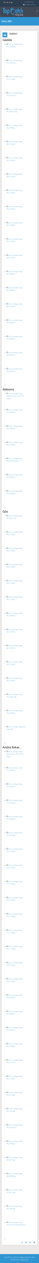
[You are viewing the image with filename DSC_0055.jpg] (21, 807)
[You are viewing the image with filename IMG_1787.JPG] (21, 604)
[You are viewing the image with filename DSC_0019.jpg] (21, 775)
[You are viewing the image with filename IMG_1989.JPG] (21, 230)
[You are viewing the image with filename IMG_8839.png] (21, 1180)
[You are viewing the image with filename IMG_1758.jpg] (21, 449)
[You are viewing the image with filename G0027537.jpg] (21, 969)
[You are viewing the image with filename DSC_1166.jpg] (21, 937)
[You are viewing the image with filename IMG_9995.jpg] (21, 1213)
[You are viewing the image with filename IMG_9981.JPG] (21, 359)
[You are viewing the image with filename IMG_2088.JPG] (21, 685)
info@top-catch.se (30, 4)
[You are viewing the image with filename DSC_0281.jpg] (21, 417)
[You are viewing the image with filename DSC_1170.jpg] (21, 953)
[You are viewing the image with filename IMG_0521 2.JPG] (21, 523)
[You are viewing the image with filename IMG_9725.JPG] (21, 311)
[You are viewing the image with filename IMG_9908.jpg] (21, 498)
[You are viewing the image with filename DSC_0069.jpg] (21, 823)
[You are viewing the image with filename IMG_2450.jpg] (21, 1099)
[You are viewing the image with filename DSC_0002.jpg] (21, 51)
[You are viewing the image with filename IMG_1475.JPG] (21, 571)
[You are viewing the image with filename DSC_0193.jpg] (21, 888)
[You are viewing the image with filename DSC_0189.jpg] (21, 872)
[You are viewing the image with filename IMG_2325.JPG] (21, 262)
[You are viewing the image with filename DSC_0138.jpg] (21, 856)
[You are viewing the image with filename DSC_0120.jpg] (21, 83)
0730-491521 (30, 2)
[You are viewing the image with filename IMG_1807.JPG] (21, 213)
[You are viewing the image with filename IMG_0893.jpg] (21, 132)
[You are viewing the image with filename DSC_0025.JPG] (21, 791)
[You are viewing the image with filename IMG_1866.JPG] (21, 620)
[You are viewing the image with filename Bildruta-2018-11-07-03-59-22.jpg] (21, 400)
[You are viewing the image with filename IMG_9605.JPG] (21, 295)
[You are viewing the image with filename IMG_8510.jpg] (21, 1164)
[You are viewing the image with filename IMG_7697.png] (21, 1132)
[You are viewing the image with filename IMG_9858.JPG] (21, 327)
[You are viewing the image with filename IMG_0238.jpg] (21, 986)
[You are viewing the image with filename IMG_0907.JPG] (21, 1034)
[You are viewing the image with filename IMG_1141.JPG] (21, 1067)
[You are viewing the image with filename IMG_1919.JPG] (21, 636)
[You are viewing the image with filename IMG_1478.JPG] (21, 588)
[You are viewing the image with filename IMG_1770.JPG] (21, 181)
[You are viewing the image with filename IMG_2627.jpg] (21, 1116)
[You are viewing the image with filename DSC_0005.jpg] (21, 67)
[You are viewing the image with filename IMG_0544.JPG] (21, 1002)
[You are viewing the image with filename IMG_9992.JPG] (21, 376)
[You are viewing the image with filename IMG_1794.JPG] (21, 197)
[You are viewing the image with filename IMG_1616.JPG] (21, 165)
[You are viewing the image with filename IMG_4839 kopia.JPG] (21, 465)
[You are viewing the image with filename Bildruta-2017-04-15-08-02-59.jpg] (21, 758)
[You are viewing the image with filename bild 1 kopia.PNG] (21, 734)
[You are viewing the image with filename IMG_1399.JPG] (21, 555)
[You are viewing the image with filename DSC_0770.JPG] (21, 905)
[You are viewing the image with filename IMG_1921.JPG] (21, 652)
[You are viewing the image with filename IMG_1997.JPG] (21, 246)
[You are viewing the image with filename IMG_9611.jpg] (21, 1197)
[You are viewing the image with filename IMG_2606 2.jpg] (21, 701)
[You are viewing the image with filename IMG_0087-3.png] (21, 116)
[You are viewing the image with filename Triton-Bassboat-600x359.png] (21, 1229)
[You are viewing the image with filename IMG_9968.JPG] (21, 343)
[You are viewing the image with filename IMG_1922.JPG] (21, 669)
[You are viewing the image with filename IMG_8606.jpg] (21, 278)
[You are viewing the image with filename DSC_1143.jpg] (21, 921)
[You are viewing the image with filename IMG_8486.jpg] (21, 717)
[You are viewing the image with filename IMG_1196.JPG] (21, 1083)
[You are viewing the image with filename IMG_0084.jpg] (21, 433)
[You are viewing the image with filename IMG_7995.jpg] (21, 1148)
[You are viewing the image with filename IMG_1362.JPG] (21, 148)
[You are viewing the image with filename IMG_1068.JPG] (21, 539)
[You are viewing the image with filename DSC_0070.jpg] (21, 840)
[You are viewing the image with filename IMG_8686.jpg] (21, 482)
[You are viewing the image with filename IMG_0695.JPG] (21, 1018)
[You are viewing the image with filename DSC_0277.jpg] (21, 100)
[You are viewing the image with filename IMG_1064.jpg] (21, 1051)
